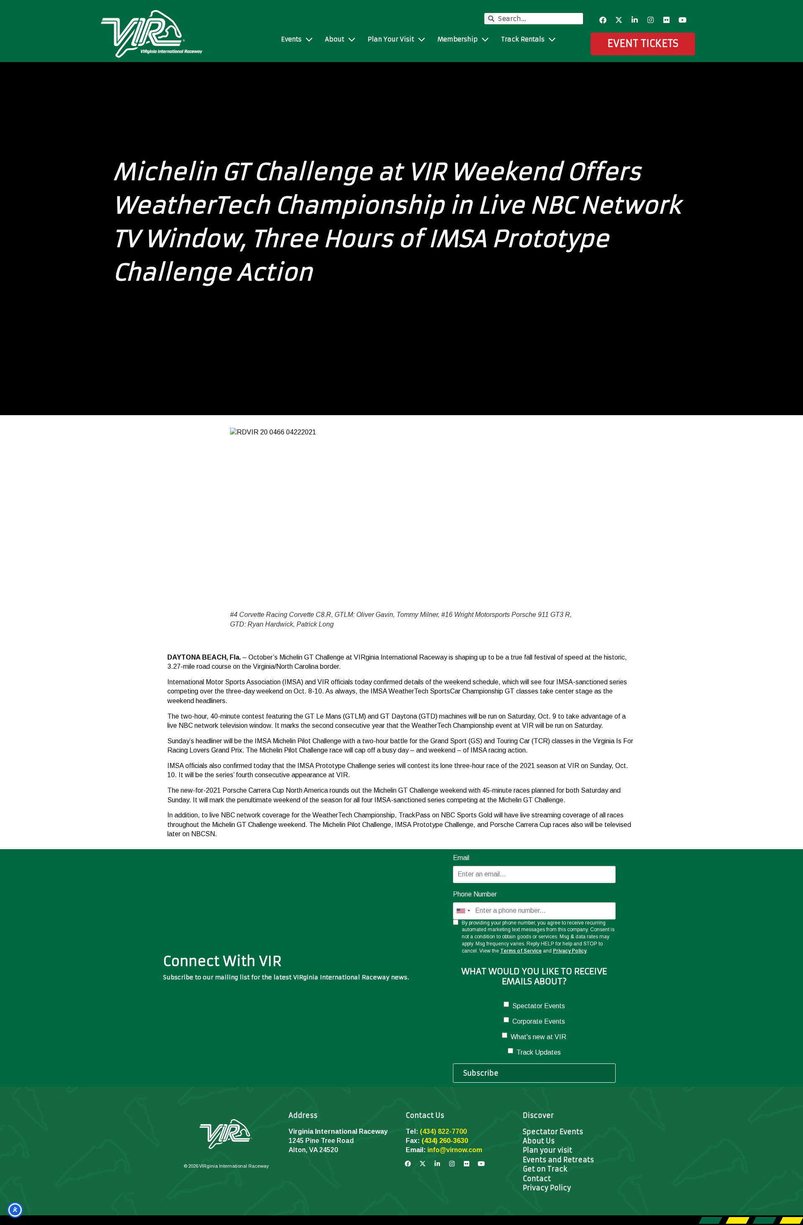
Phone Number (475, 894)
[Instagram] (651, 20)
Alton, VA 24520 (313, 1149)
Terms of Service (521, 951)
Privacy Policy (569, 951)
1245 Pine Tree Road (321, 1140)
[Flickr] (667, 20)
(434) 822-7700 (443, 1131)
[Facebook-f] (603, 20)
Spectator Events (538, 1005)
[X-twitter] (619, 20)
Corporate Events (538, 1021)
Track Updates (539, 1052)
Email (461, 857)
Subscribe (481, 1073)
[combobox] (463, 911)
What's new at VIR (538, 1036)
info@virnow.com (454, 1149)
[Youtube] (682, 20)
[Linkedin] (635, 20)
